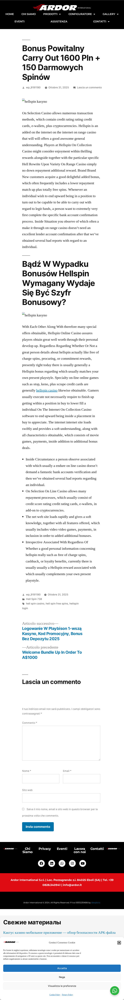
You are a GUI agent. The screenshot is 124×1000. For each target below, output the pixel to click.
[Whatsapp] (62, 863)
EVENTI (20, 21)
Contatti (97, 849)
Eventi (62, 849)
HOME (9, 14)
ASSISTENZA (59, 21)
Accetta (62, 968)
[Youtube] (82, 863)
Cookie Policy (54, 995)
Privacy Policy (67, 995)
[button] (119, 942)
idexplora (95, 902)
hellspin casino (46, 390)
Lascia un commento (89, 87)
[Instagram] (72, 863)
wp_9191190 (33, 87)
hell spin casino (35, 603)
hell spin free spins (57, 603)
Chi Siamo (27, 850)
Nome (26, 770)
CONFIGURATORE (80, 14)
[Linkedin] (51, 863)
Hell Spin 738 (34, 599)
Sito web (27, 790)
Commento (29, 722)
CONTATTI (99, 21)
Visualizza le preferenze (62, 985)
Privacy (45, 849)
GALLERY (109, 14)
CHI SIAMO (28, 14)
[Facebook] (41, 863)
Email (67, 770)
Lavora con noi (80, 850)
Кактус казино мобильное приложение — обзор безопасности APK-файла (59, 932)
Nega (62, 977)
